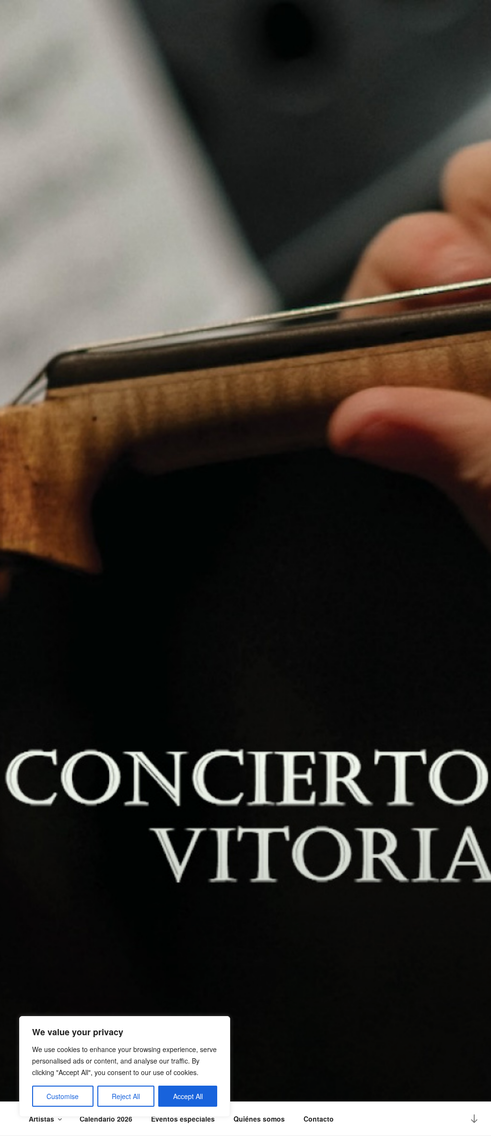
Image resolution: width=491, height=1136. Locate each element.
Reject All (126, 1096)
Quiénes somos (259, 1119)
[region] (124, 1066)
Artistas (41, 1119)
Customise (63, 1096)
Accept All (188, 1096)
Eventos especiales (183, 1119)
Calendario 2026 (106, 1119)
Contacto (319, 1119)
